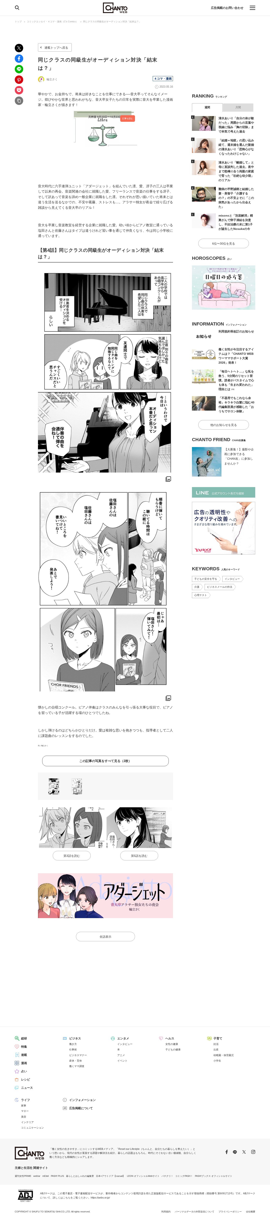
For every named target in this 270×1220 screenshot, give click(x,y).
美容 (23, 1116)
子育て (217, 1038)
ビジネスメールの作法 (219, 586)
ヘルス (169, 1038)
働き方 (73, 1044)
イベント (122, 1060)
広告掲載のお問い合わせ (227, 7)
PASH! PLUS (57, 1176)
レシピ (25, 1079)
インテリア (27, 1122)
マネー (25, 1111)
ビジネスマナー (78, 1055)
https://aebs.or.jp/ (100, 1197)
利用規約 (166, 1211)
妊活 (216, 1044)
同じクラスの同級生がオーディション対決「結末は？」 (112, 21)
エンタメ (123, 1038)
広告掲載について (81, 1108)
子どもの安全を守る (205, 578)
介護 (196, 586)
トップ (18, 21)
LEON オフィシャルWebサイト (143, 1176)
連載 (24, 1055)
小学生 (217, 1060)
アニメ (121, 1055)
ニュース (27, 1087)
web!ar (36, 1176)
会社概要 (250, 1211)
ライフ (25, 1100)
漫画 (24, 1063)
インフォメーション (82, 1100)
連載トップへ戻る (56, 47)
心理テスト (200, 595)
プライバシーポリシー (230, 1211)
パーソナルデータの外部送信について (194, 1211)
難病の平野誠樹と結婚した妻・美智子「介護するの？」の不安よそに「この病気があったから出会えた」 (236, 197)
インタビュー (232, 578)
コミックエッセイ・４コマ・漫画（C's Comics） (52, 21)
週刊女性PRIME (23, 1176)
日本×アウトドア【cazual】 (110, 1176)
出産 (216, 1049)
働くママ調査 (76, 1066)
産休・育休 (75, 1060)
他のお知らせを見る (223, 425)
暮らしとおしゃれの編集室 (80, 1176)
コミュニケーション (32, 1127)
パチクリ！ (167, 1176)
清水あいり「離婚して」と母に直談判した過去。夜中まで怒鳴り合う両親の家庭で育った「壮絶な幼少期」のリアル (236, 171)
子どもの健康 (173, 1049)
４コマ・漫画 (163, 78)
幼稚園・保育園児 (223, 1055)
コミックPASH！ (184, 1176)
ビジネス (75, 1038)
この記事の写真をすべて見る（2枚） (105, 761)
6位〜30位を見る (223, 243)
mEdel (45, 1176)
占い (24, 1071)
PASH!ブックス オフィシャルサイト (213, 1176)
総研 (24, 1038)
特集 (24, 1046)
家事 (23, 1105)
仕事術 (73, 1049)
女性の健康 (171, 1044)
